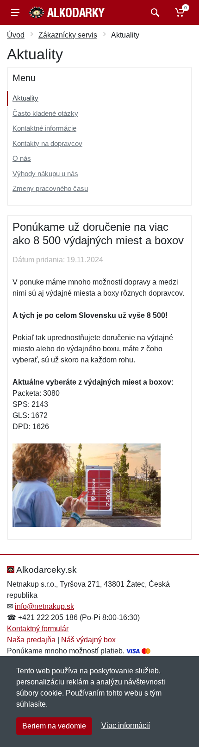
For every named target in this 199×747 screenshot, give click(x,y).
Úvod (16, 35)
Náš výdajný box (88, 640)
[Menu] (15, 12)
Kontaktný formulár (37, 629)
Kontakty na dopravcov (47, 143)
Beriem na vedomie (54, 726)
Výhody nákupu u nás (45, 173)
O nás (21, 158)
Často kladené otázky (45, 113)
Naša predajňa (31, 640)
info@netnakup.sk (44, 606)
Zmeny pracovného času (50, 188)
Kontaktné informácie (44, 128)
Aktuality (25, 98)
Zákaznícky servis (67, 35)
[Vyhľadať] (154, 12)
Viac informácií (125, 725)
